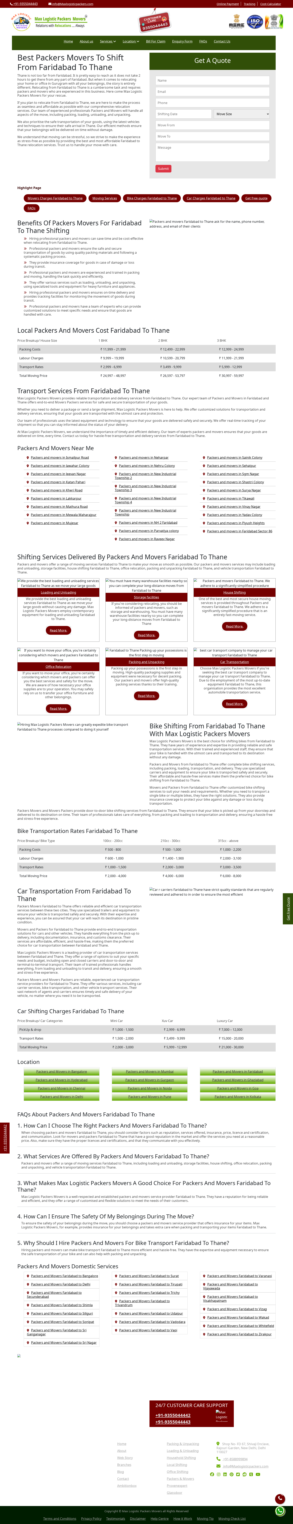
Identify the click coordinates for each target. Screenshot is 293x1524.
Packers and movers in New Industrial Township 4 (145, 500)
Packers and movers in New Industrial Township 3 (145, 488)
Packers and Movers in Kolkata (238, 1096)
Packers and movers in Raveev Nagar (147, 539)
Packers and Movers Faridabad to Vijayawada (230, 1286)
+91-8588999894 (235, 1459)
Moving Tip (205, 1518)
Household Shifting (181, 1458)
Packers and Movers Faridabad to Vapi (148, 1330)
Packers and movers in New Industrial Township (145, 512)
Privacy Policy (91, 1518)
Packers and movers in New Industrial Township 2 (145, 476)
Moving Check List (232, 1518)
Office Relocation (58, 666)
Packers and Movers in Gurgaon (149, 1080)
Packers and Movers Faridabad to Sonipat (62, 1322)
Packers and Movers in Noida (150, 1088)
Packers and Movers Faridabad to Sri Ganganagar (57, 1332)
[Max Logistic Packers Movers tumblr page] (252, 1475)
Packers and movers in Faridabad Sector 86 (239, 531)
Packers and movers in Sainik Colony (234, 457)
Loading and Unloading (58, 592)
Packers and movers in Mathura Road (59, 506)
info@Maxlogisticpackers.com (72, 4)
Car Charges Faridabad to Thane (211, 198)
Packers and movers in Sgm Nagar (233, 474)
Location (130, 41)
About (121, 1451)
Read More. (58, 630)
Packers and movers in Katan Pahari (58, 482)
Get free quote (256, 198)
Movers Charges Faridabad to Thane (55, 198)
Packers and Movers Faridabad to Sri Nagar (64, 1342)
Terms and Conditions (59, 1518)
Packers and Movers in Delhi (61, 1096)
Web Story (125, 1458)
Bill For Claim (155, 41)
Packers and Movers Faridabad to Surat (149, 1276)
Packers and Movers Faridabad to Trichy (149, 1292)
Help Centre (160, 1518)
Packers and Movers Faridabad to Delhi (60, 1284)
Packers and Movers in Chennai (61, 1088)
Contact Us (222, 41)
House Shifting (234, 592)
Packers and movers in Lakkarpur (56, 498)
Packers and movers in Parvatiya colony (149, 531)
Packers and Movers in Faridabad (238, 1071)
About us (86, 41)
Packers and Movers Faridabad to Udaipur (151, 1313)
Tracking (249, 4)
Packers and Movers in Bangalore (61, 1071)
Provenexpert (177, 1485)
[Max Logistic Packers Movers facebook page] (213, 1475)
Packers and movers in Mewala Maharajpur (63, 515)
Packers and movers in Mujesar (54, 523)
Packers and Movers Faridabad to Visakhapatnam (230, 1298)
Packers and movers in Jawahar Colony (60, 465)
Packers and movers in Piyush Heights (236, 523)
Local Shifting (177, 1465)
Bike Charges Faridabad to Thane (152, 198)
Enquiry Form (182, 41)
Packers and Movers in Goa (238, 1088)
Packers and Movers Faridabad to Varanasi (239, 1276)
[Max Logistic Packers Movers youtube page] (259, 1475)
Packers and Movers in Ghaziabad (238, 1080)
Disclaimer (138, 1518)
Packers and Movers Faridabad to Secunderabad (54, 1294)
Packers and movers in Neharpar (144, 457)
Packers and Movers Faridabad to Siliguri (62, 1313)
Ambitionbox (127, 1485)
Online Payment (228, 4)
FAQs (203, 41)
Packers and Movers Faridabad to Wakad (238, 1317)
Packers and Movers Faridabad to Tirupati (150, 1284)
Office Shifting (177, 1472)
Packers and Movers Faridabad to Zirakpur (239, 1334)
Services (106, 41)
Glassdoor (174, 1492)
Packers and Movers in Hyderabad (62, 1080)
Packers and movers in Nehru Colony (147, 465)
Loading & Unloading (183, 1451)
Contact (123, 1478)
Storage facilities (146, 597)
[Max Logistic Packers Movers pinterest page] (232, 1475)
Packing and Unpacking (146, 662)
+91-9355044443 (25, 4)
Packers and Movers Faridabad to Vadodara (152, 1322)
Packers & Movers (180, 1478)
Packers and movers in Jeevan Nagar (58, 474)
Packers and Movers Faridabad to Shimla (62, 1305)
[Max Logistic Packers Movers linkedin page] (226, 1475)
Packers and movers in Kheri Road (57, 490)
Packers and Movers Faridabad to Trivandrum (142, 1303)
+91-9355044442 (173, 1415)
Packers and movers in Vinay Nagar (234, 506)
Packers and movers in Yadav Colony (234, 515)
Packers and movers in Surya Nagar (234, 490)
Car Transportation (234, 662)
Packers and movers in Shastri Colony (235, 482)
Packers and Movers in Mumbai (150, 1071)
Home (68, 41)
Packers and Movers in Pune (149, 1096)
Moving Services (104, 198)
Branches (124, 1465)
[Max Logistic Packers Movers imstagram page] (219, 1475)
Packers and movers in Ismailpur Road (60, 457)
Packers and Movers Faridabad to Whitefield (240, 1326)
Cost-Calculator (270, 4)
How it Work (182, 1518)
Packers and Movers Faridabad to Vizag (237, 1309)
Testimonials (115, 1518)
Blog (120, 1472)
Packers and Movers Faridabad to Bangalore (64, 1276)
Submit (163, 168)
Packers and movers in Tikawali (230, 498)
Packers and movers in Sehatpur (231, 465)
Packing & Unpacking (183, 1444)
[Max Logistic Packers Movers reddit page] (246, 1475)
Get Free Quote (288, 908)
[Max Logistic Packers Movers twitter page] (239, 1475)
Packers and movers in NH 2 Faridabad (148, 522)
